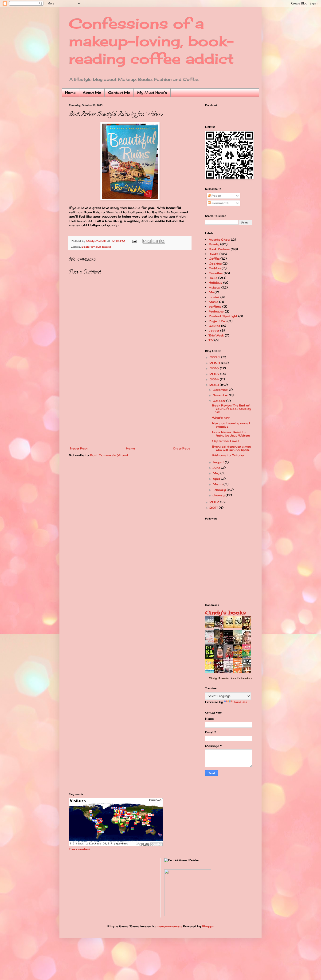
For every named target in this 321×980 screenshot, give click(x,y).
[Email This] (144, 241)
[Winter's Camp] (211, 627)
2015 (214, 374)
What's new (221, 417)
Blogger (208, 926)
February (220, 490)
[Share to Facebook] (158, 241)
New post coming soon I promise (231, 425)
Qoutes (214, 326)
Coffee (214, 258)
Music (213, 302)
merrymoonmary (169, 926)
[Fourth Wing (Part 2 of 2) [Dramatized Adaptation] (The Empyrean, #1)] (229, 627)
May (216, 473)
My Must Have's (152, 92)
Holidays (215, 282)
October (219, 400)
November (221, 395)
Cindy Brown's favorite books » (230, 678)
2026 (215, 357)
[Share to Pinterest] (162, 241)
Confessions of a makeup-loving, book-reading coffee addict (151, 41)
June (217, 467)
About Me (92, 92)
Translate (240, 702)
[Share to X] (153, 241)
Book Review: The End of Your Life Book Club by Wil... (231, 409)
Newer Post (79, 448)
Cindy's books (225, 612)
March (218, 484)
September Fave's (225, 441)
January (219, 495)
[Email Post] (134, 240)
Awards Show (219, 239)
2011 (214, 507)
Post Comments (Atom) (109, 455)
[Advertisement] (130, 411)
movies (214, 297)
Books (106, 246)
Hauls (213, 278)
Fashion (215, 268)
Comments (220, 203)
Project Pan (218, 321)
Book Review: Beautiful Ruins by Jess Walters (231, 433)
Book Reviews (91, 246)
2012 (214, 502)
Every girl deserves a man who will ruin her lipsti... (231, 448)
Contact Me (119, 92)
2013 (214, 385)
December (221, 389)
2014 (214, 379)
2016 (214, 368)
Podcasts (216, 311)
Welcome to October (228, 455)
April (217, 478)
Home (70, 92)
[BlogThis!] (149, 241)
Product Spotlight (223, 316)
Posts (216, 195)
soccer (214, 330)
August (219, 462)
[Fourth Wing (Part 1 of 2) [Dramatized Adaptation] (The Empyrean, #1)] (238, 627)
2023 (215, 363)
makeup (214, 287)
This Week (216, 335)
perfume (215, 306)
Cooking (215, 263)
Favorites (216, 273)
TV (211, 340)
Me (211, 292)
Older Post (181, 448)
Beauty (214, 244)
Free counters (79, 849)
